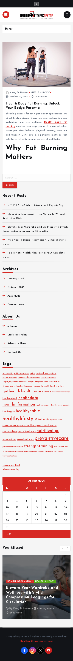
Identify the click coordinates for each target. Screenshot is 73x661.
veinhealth (58, 452)
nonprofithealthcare (27, 431)
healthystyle (43, 420)
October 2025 (15, 287)
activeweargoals (21, 373)
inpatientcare (56, 420)
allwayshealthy (10, 469)
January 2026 (15, 278)
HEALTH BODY (40, 92)
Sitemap (12, 326)
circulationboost (9, 378)
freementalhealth (41, 386)
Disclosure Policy (17, 335)
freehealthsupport (24, 386)
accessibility (7, 373)
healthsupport (8, 412)
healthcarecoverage (61, 392)
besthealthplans (43, 373)
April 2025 (13, 296)
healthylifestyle (19, 418)
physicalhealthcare (25, 439)
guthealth (11, 391)
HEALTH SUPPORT (45, 581)
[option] (36, 587)
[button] (62, 548)
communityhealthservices (29, 378)
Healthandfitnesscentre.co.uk (36, 641)
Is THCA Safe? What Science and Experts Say (35, 205)
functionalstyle (57, 386)
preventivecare (52, 438)
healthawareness (36, 391)
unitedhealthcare (45, 452)
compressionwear (48, 378)
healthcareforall (9, 399)
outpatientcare (9, 439)
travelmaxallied (11, 465)
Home (9, 29)
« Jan (8, 534)
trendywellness (30, 452)
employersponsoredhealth (14, 382)
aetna (32, 373)
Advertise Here (16, 343)
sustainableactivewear (12, 452)
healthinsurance (43, 405)
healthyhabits (28, 411)
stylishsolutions (61, 447)
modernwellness (9, 431)
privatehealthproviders (12, 447)
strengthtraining (38, 446)
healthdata (28, 398)
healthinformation (18, 404)
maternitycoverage (10, 425)
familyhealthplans (34, 382)
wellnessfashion (9, 456)
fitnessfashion (9, 386)
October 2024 (15, 304)
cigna (54, 373)
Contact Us (14, 352)
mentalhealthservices (47, 425)
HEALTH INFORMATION (20, 581)
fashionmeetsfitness (53, 382)
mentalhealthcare (28, 425)
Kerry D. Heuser (19, 92)
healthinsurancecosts (60, 405)
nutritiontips (47, 431)
